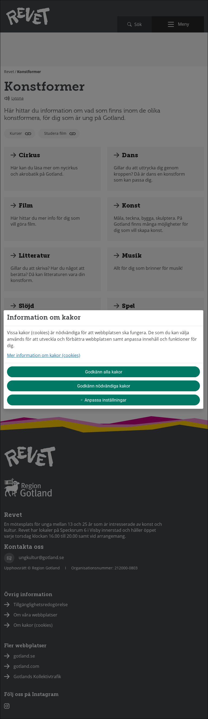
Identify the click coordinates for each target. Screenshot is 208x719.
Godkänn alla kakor (103, 372)
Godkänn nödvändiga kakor (103, 386)
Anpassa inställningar (105, 400)
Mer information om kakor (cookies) (43, 355)
